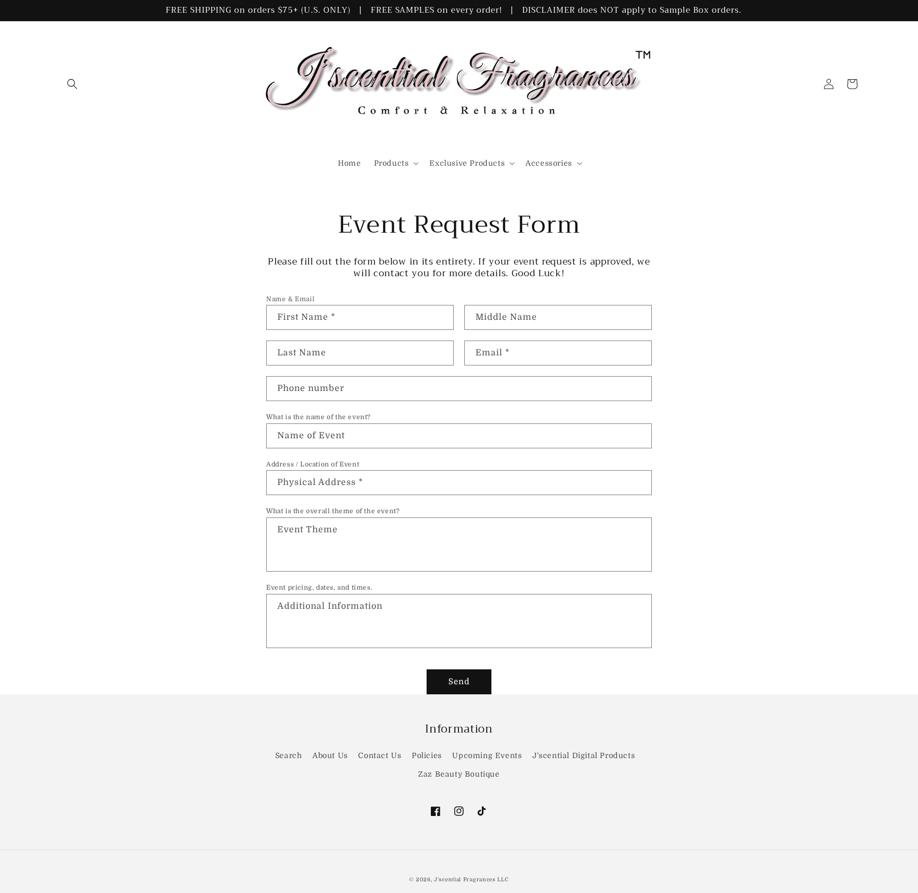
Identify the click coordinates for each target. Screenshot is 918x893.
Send (459, 681)
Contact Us (379, 755)
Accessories (548, 163)
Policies (427, 755)
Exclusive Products (467, 163)
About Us (330, 755)
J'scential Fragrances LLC (471, 879)
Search (288, 755)
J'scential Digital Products (583, 755)
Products (391, 163)
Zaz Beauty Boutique (458, 774)
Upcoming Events (487, 755)
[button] (72, 84)
